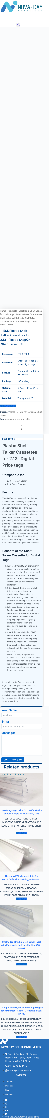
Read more (21, 833)
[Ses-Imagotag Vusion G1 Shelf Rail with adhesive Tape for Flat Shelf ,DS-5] (21, 789)
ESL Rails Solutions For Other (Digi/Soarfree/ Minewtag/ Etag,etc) (20, 888)
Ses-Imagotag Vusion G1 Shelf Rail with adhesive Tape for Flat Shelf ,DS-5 (21, 812)
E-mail (5, 721)
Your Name (9, 710)
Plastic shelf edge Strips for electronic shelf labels (21, 826)
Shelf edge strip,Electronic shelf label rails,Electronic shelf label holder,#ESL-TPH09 (21, 945)
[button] (1, 18)
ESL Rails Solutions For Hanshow (21, 953)
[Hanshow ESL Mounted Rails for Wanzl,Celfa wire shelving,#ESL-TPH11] (21, 855)
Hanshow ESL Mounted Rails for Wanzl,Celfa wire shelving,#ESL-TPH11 (22, 878)
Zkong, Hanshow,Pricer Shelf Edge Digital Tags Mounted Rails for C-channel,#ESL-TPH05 (21, 1010)
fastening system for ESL (17, 419)
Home (3, 311)
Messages (8, 733)
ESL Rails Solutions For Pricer (19, 1022)
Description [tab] (8, 439)
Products (12, 311)
